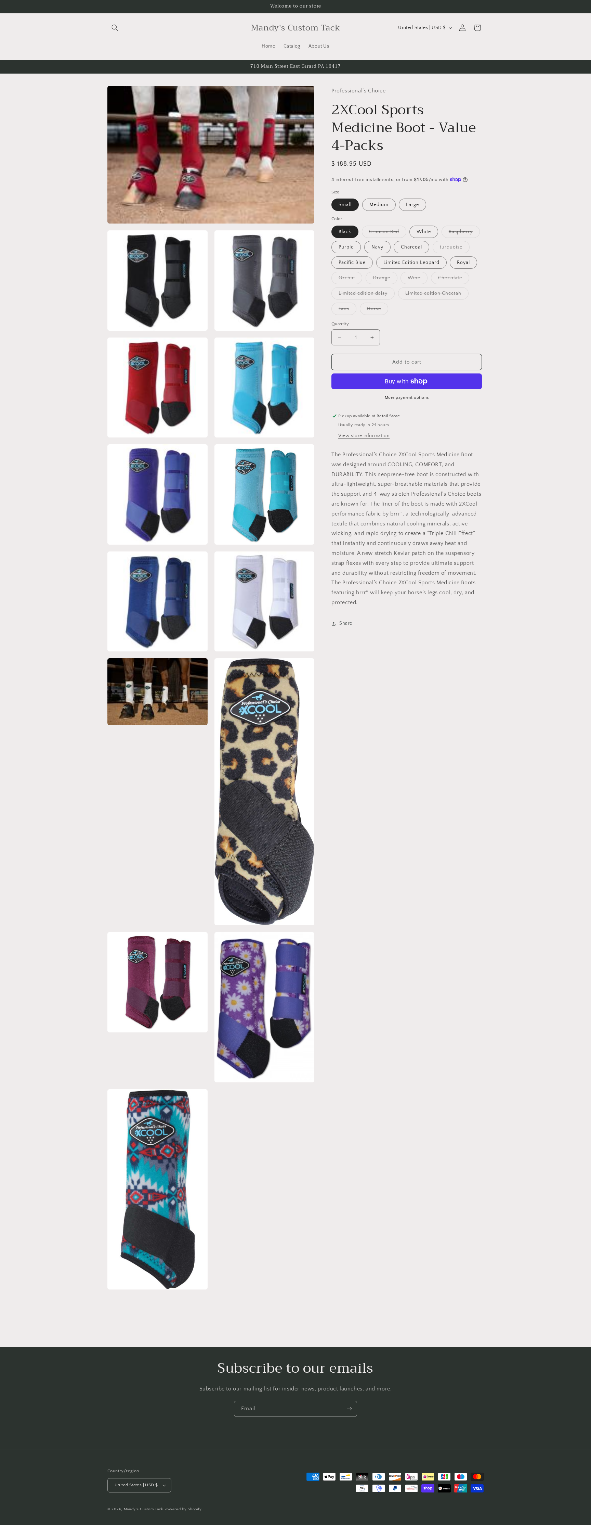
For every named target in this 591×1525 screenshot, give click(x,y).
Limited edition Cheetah (437, 295)
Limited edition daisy (367, 295)
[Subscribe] (349, 1409)
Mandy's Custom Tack (143, 1509)
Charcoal (411, 247)
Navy (377, 247)
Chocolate (453, 279)
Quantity (340, 323)
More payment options (407, 397)
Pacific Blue (352, 262)
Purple (346, 247)
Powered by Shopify (183, 1509)
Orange (385, 279)
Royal (463, 262)
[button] (114, 27)
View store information (364, 436)
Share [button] (345, 623)
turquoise (455, 248)
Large (412, 204)
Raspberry (464, 233)
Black (345, 231)
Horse (377, 310)
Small (345, 204)
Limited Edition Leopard (411, 262)
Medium (379, 204)
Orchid (350, 279)
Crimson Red (387, 233)
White (424, 231)
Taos (347, 310)
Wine (418, 279)
